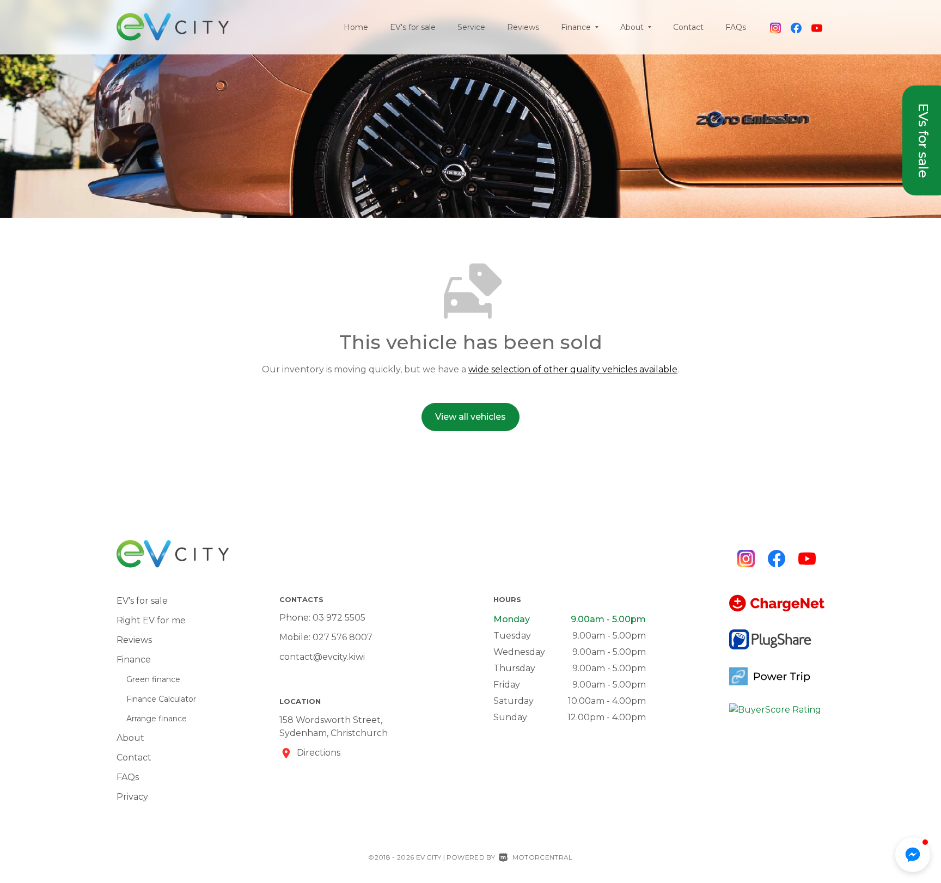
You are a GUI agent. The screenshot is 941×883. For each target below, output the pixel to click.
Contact (688, 27)
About (130, 738)
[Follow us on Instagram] (775, 27)
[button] (912, 854)
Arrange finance (156, 718)
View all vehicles (470, 417)
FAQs (735, 27)
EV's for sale (413, 27)
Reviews (523, 27)
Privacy (132, 797)
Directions (318, 752)
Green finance (153, 679)
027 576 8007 (342, 637)
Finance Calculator (161, 699)
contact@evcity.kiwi (322, 657)
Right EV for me (151, 620)
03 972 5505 (339, 617)
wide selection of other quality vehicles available (572, 369)
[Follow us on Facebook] (796, 27)
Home (356, 27)
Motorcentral (542, 857)
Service (471, 27)
